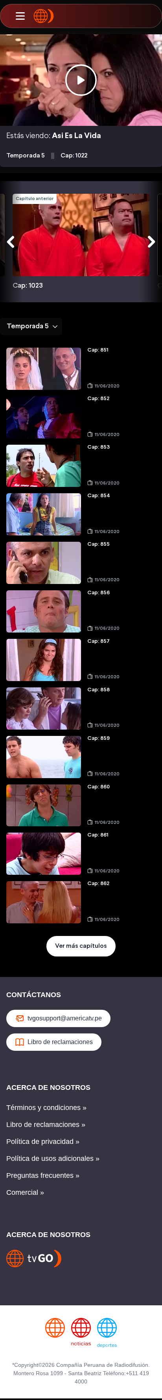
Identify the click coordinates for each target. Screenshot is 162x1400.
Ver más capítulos (81, 946)
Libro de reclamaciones (60, 1042)
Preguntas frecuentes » (42, 1175)
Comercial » (25, 1192)
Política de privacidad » (42, 1141)
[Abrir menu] (20, 16)
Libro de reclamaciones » (45, 1125)
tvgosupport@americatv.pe (65, 1018)
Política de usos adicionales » (52, 1158)
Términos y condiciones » (46, 1108)
